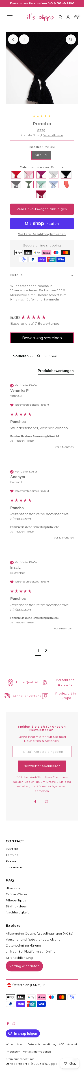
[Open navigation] (10, 17)
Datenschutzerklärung (23, 945)
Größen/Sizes (16, 894)
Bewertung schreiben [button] (42, 338)
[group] (42, 317)
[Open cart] (75, 17)
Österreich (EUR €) (26, 985)
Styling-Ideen (16, 906)
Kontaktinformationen (37, 1051)
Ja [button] (11, 440)
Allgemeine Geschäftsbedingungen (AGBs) (39, 933)
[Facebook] (35, 802)
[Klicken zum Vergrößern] (71, 39)
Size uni (41, 155)
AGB (62, 1044)
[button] (38, 651)
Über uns (13, 888)
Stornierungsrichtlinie (20, 1059)
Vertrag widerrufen (24, 966)
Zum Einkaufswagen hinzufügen (42, 209)
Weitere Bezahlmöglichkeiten (42, 234)
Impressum (14, 867)
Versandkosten (53, 135)
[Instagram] (46, 802)
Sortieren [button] (21, 356)
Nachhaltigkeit (17, 912)
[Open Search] (61, 17)
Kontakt (12, 849)
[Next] (24, 39)
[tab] (56, 371)
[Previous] (13, 39)
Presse (11, 861)
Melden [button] (20, 440)
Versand (72, 1044)
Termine (12, 855)
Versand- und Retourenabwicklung (33, 939)
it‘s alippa (50, 1063)
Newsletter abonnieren (42, 766)
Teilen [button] (30, 440)
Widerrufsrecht (16, 1044)
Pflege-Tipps (16, 900)
